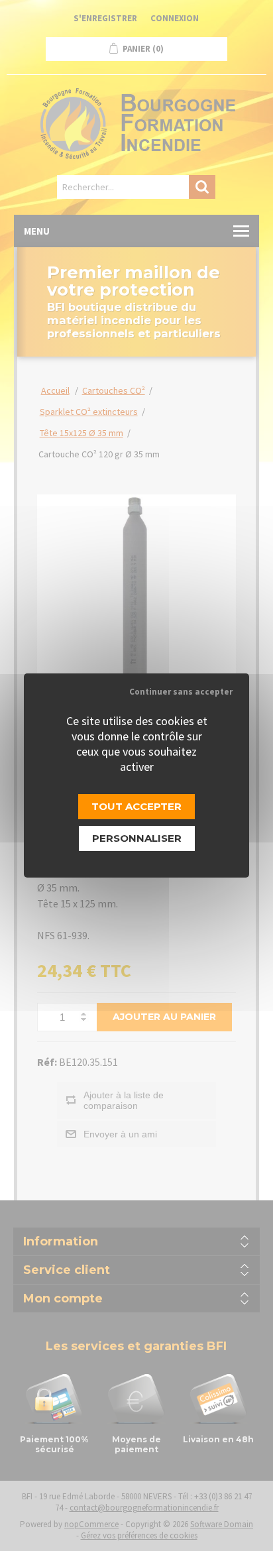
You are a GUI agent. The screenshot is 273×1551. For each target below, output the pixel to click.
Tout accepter (136, 806)
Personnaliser (137, 838)
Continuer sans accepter (181, 691)
